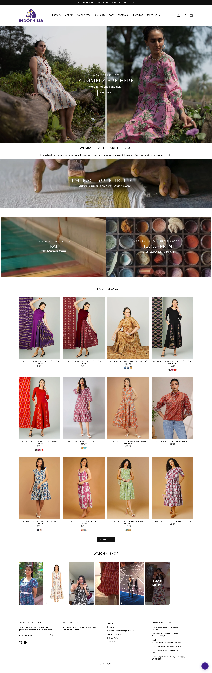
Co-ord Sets (83, 15)
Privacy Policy (113, 638)
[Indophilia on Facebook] (25, 642)
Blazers (68, 15)
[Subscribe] (51, 635)
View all (106, 539)
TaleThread (153, 15)
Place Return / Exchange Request (121, 630)
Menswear (137, 15)
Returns (110, 627)
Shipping (110, 623)
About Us (111, 642)
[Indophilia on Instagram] (20, 642)
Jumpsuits (99, 15)
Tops (111, 15)
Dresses (56, 15)
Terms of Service (114, 634)
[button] (205, 666)
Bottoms (123, 15)
